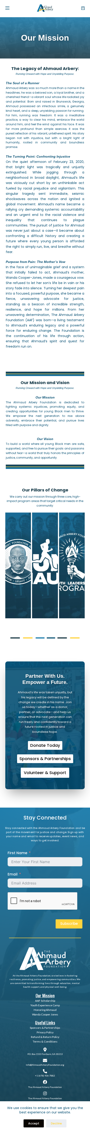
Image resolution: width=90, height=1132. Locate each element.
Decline (56, 1123)
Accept (33, 1123)
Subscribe (69, 923)
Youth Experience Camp (45, 1005)
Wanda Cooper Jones (45, 1014)
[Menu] (7, 8)
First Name (17, 852)
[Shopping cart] (83, 8)
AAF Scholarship (45, 1000)
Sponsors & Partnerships (45, 1027)
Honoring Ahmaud (45, 1010)
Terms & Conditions (45, 1041)
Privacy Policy (45, 1032)
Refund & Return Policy (45, 1037)
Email (13, 874)
